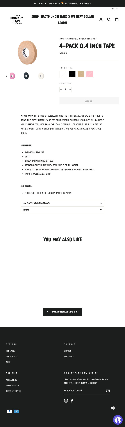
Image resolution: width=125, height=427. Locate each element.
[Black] (12, 281)
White (63, 74)
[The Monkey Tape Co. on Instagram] (66, 401)
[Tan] (16, 281)
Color (66, 68)
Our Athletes (12, 356)
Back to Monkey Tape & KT (64, 311)
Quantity (65, 83)
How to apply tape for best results (36, 203)
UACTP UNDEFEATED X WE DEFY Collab (67, 16)
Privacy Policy (12, 385)
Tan (81, 74)
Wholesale (69, 356)
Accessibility (11, 380)
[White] (8, 281)
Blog (8, 362)
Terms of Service (13, 391)
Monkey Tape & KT (87, 38)
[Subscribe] (108, 390)
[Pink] (20, 281)
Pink (90, 74)
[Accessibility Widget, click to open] (118, 420)
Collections (71, 38)
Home (61, 38)
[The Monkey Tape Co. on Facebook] (72, 401)
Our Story (10, 351)
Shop (35, 16)
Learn (62, 22)
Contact (67, 351)
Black (72, 74)
